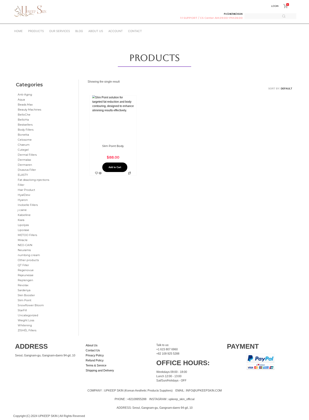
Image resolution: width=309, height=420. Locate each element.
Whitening (25, 325)
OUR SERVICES (59, 31)
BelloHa (23, 119)
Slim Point (24, 300)
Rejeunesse (25, 275)
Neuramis (24, 250)
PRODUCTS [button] (36, 31)
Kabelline (24, 215)
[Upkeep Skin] (30, 11)
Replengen (25, 280)
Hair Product (26, 190)
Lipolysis (23, 225)
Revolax (23, 285)
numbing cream (29, 255)
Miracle (23, 240)
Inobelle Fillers (28, 205)
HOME (18, 31)
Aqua (21, 99)
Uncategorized (28, 315)
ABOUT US (95, 31)
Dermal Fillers (27, 154)
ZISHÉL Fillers (27, 330)
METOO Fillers (27, 235)
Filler (21, 185)
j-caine (22, 210)
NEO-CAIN (25, 245)
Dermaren (25, 164)
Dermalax (24, 159)
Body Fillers (25, 129)
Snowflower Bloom (31, 305)
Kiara (21, 220)
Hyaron (23, 200)
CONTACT (135, 31)
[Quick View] (100, 173)
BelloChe (24, 114)
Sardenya (24, 290)
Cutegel (23, 149)
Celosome (25, 139)
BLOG (79, 31)
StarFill (22, 310)
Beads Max (25, 104)
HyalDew (24, 195)
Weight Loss (26, 320)
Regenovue (26, 270)
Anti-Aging (25, 94)
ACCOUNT (115, 31)
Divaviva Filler (27, 169)
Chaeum (24, 144)
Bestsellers (25, 124)
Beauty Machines (29, 109)
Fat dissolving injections (33, 180)
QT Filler (23, 265)
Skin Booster (26, 295)
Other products (28, 260)
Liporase (23, 230)
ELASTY (23, 174)
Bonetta (23, 134)
